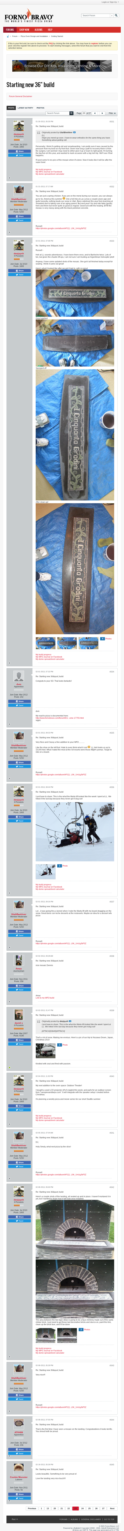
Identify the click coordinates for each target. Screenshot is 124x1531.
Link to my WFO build (45, 998)
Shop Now (24, 30)
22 (68, 1508)
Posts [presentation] (11, 108)
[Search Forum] (116, 16)
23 (75, 1508)
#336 (112, 787)
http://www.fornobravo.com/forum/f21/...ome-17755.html (60, 718)
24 (82, 1508)
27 (103, 1508)
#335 (112, 733)
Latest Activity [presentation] (25, 108)
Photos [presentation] (40, 108)
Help (50, 30)
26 (96, 1508)
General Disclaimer (91, 1519)
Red (14, 1519)
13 (48, 1508)
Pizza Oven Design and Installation (34, 36)
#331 (112, 122)
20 (55, 1508)
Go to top (109, 1519)
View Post (74, 132)
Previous (32, 1508)
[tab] (11, 108)
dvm (18, 684)
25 (89, 1508)
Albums (38, 30)
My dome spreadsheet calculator (50, 174)
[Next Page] (102, 113)
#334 (112, 672)
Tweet (20, 155)
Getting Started (57, 36)
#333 (112, 241)
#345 (112, 1465)
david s (19, 1023)
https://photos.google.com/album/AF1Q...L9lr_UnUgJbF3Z (61, 228)
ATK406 (19, 1432)
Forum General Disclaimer (20, 96)
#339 (112, 1010)
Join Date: (14, 144)
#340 (112, 1076)
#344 (112, 1420)
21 (62, 1508)
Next (112, 1508)
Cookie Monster (18, 1477)
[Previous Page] (95, 113)
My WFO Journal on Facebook (49, 172)
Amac (19, 968)
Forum (14, 36)
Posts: (16, 147)
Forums (10, 30)
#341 (112, 1133)
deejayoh (19, 134)
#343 (112, 1365)
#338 (112, 956)
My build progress (43, 169)
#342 (112, 1187)
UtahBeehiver (18, 199)
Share (21, 151)
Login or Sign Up (109, 2)
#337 (112, 902)
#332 (112, 187)
